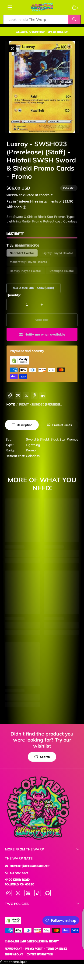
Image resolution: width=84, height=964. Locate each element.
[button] (74, 7)
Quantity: (14, 295)
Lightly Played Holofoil (57, 253)
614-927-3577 (19, 873)
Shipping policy (14, 954)
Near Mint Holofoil (22, 253)
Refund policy (13, 948)
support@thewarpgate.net (30, 866)
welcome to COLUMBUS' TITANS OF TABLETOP (42, 32)
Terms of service (56, 948)
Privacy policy (34, 948)
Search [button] (45, 756)
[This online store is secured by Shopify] (19, 363)
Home (11, 404)
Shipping (12, 195)
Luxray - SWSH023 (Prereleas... (40, 404)
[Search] (74, 19)
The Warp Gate (24, 941)
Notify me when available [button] (44, 334)
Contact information (39, 954)
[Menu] (10, 7)
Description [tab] (24, 425)
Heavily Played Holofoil (25, 271)
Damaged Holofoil (61, 271)
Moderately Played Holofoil (28, 261)
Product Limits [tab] (62, 425)
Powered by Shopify (46, 941)
